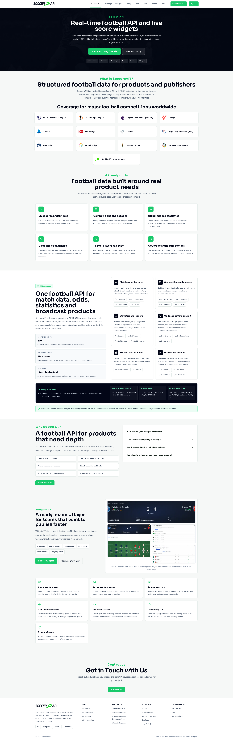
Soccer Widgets (118, 708)
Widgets (118, 4)
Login (174, 712)
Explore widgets (46, 561)
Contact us (116, 689)
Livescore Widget (119, 712)
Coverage (108, 4)
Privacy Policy (147, 712)
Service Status (177, 716)
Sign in (194, 4)
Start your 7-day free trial (104, 51)
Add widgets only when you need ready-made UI (149, 455)
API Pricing (86, 716)
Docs (137, 4)
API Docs (86, 708)
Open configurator (70, 561)
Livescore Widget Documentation (119, 717)
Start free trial (178, 4)
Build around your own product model (144, 432)
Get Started (176, 708)
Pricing (128, 4)
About (144, 4)
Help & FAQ (146, 724)
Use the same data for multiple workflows (146, 447)
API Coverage (87, 712)
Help (163, 4)
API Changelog (88, 720)
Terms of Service (149, 716)
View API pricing (133, 51)
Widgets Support (119, 723)
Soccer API (95, 4)
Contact (154, 4)
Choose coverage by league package (144, 439)
